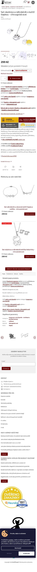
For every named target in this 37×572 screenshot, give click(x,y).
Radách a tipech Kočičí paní (10, 110)
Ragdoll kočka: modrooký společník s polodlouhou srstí (15, 477)
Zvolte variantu (30, 214)
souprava (14, 87)
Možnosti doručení (7, 74)
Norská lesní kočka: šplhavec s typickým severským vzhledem (17, 470)
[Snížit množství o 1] (7, 79)
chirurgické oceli (6, 91)
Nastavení (18, 548)
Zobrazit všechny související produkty (18, 269)
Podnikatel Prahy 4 (17, 146)
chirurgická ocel (13, 323)
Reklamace (4, 407)
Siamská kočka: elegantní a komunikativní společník (15, 466)
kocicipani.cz (6, 389)
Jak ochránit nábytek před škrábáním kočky (12, 439)
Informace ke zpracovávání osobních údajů (12, 413)
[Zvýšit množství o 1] (7, 77)
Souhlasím (26, 553)
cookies (10, 540)
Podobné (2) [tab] (9, 274)
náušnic (20, 87)
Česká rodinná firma (17, 144)
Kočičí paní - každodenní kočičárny (12, 386)
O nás (2, 427)
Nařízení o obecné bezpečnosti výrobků (11, 417)
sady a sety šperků (10, 97)
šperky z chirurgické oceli (12, 102)
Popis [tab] (3, 274)
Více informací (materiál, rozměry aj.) (12, 114)
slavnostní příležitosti (16, 93)
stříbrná (11, 321)
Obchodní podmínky (6, 403)
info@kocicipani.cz (8, 381)
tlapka (11, 325)
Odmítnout (9, 553)
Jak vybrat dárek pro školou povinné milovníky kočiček (15, 446)
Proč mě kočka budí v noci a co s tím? (11, 443)
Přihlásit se (6, 368)
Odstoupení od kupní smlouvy (9, 410)
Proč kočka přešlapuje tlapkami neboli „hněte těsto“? (15, 450)
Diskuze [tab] (16, 274)
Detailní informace (5, 161)
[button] (35, 337)
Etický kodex (4, 424)
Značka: (6, 19)
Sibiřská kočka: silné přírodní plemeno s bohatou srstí (15, 473)
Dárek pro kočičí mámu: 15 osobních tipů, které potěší (15, 436)
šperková (9, 87)
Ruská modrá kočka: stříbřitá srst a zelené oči (13, 463)
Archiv (4, 454)
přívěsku (31, 87)
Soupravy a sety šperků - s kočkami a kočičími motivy (19, 318)
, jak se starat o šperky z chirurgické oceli (16, 108)
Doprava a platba (5, 396)
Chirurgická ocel (12, 104)
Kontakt (3, 400)
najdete (13, 140)
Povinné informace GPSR (9, 156)
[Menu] (33, 2)
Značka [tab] (21, 274)
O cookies (3, 420)
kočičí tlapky (14, 89)
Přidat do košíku (16, 78)
